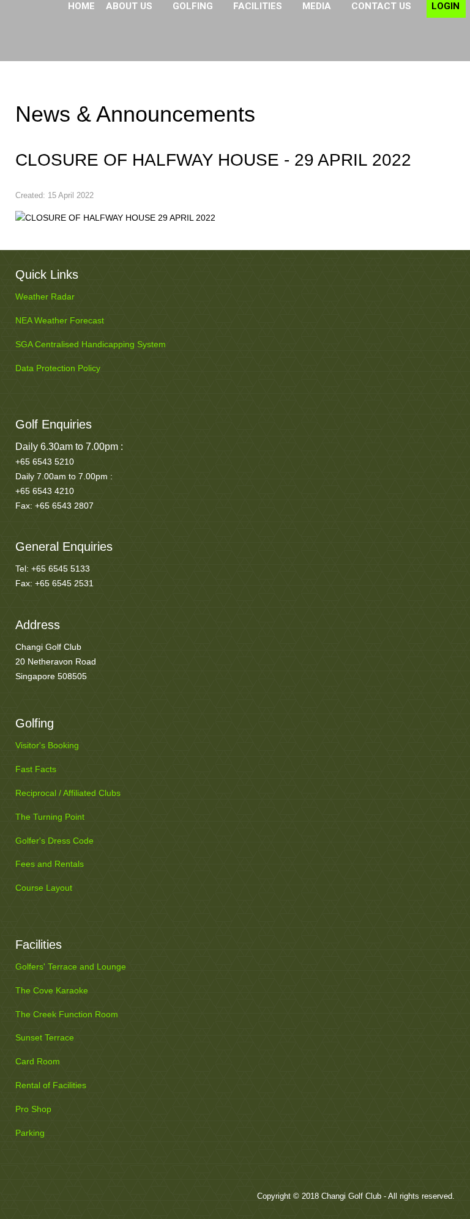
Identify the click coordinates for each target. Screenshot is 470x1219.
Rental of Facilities (50, 1085)
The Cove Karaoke (51, 990)
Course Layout (43, 888)
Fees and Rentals (49, 864)
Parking (30, 1133)
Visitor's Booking (47, 745)
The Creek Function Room (66, 1014)
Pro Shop (33, 1109)
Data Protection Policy (57, 368)
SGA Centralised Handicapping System (90, 344)
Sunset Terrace (44, 1037)
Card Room (37, 1061)
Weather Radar (45, 296)
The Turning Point (49, 817)
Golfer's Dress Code (54, 840)
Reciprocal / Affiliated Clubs (68, 793)
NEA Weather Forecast (59, 320)
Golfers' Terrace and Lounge (70, 966)
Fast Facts (35, 769)
